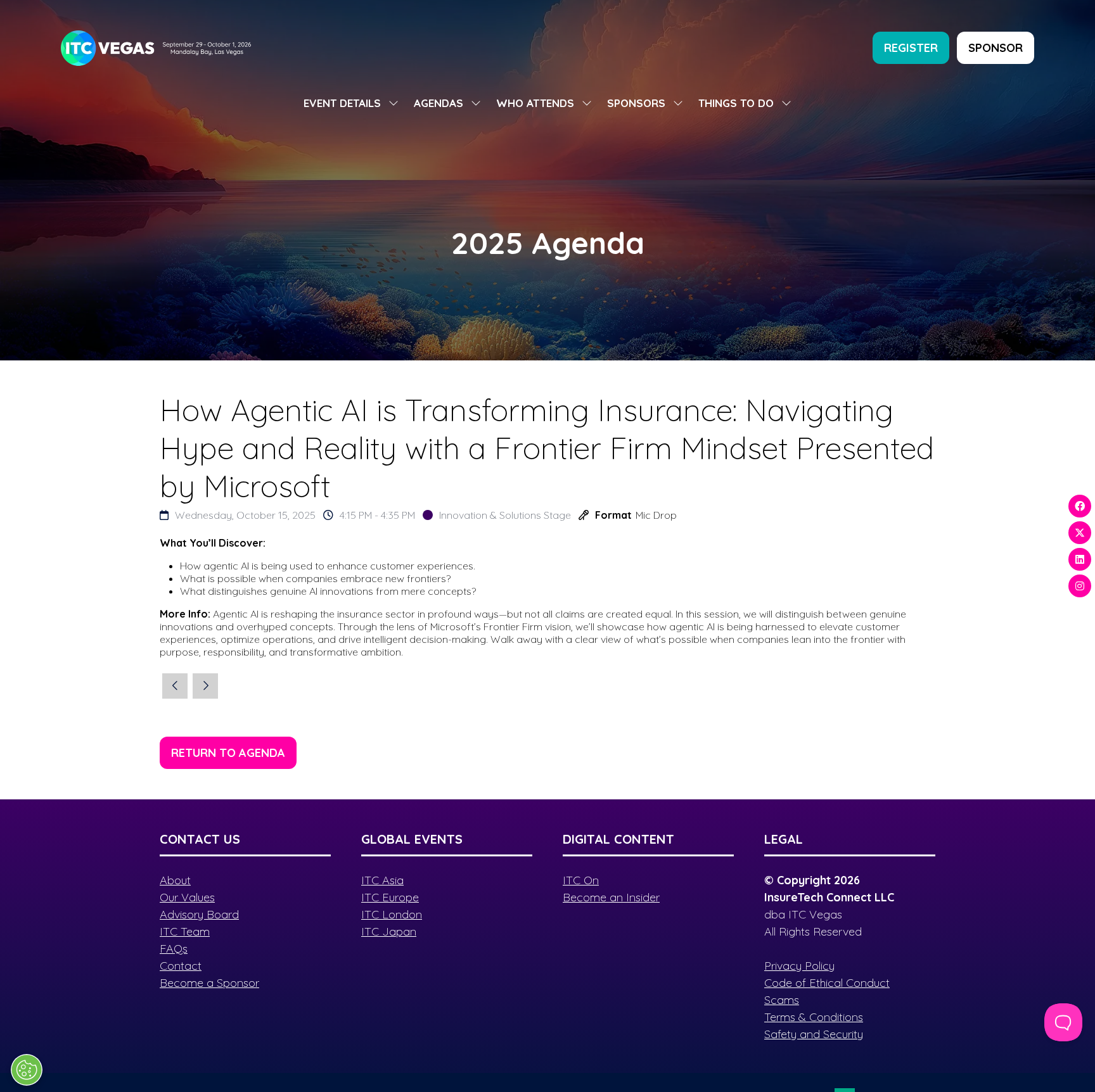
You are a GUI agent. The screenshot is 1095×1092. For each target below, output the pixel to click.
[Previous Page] (175, 686)
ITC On (581, 880)
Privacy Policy (799, 965)
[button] (911, 48)
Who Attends (535, 103)
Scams (781, 1000)
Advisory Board (199, 914)
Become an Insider (611, 897)
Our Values (187, 897)
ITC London (391, 914)
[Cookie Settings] (26, 1070)
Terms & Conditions (813, 1017)
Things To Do (736, 103)
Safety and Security (813, 1034)
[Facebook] (1079, 506)
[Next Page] (205, 686)
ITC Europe (390, 897)
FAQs (174, 948)
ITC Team (185, 931)
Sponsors (636, 103)
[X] (1079, 532)
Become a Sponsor (209, 982)
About (175, 880)
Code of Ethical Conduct (827, 982)
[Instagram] (1079, 586)
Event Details (342, 103)
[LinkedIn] (1079, 559)
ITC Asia (382, 880)
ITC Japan (388, 931)
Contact (181, 965)
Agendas (438, 103)
